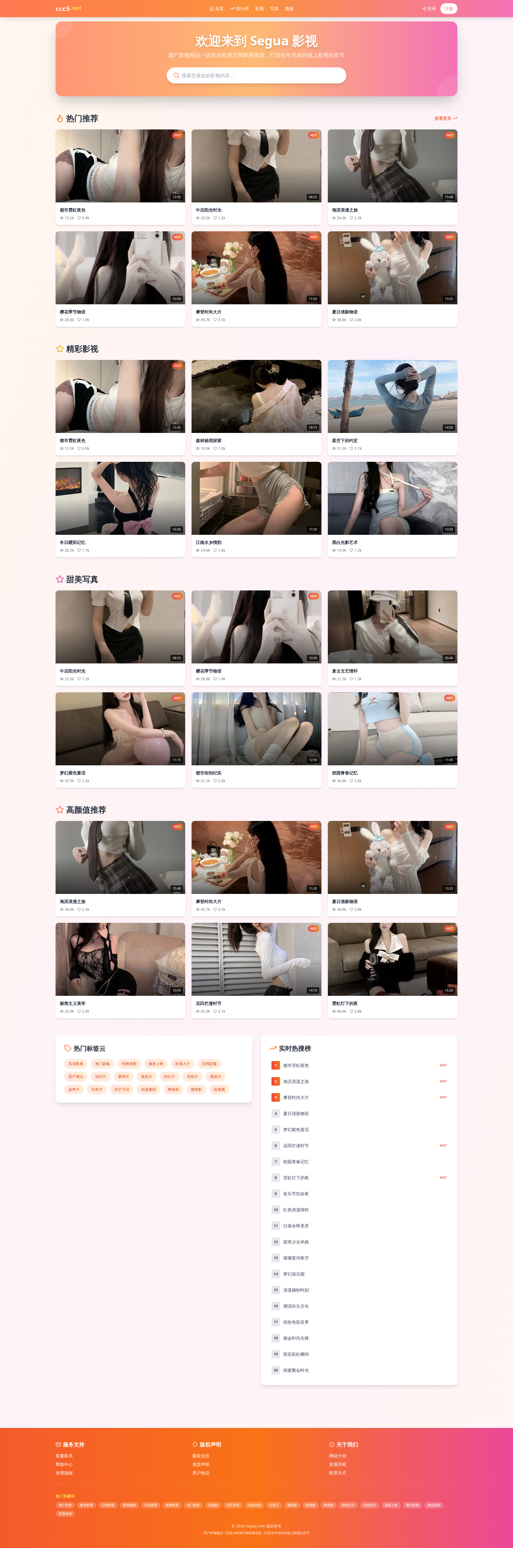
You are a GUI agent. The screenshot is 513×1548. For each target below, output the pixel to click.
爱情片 (123, 1076)
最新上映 (156, 1063)
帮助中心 (64, 1464)
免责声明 (200, 1464)
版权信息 (200, 1456)
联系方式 (337, 1473)
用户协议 (200, 1473)
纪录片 (97, 1089)
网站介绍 (337, 1456)
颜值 (289, 8)
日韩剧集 (209, 1063)
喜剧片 (146, 1076)
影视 (259, 8)
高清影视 (75, 1063)
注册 (449, 8)
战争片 (74, 1089)
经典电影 (129, 1063)
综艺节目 (121, 1089)
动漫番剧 (148, 1089)
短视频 (219, 1089)
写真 (274, 8)
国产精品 (75, 1076)
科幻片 (169, 1076)
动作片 (100, 1076)
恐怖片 (192, 1076)
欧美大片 (182, 1063)
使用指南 (64, 1473)
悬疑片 (215, 1076)
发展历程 (337, 1464)
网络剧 (173, 1089)
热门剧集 (102, 1063)
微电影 (196, 1089)
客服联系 (64, 1456)
